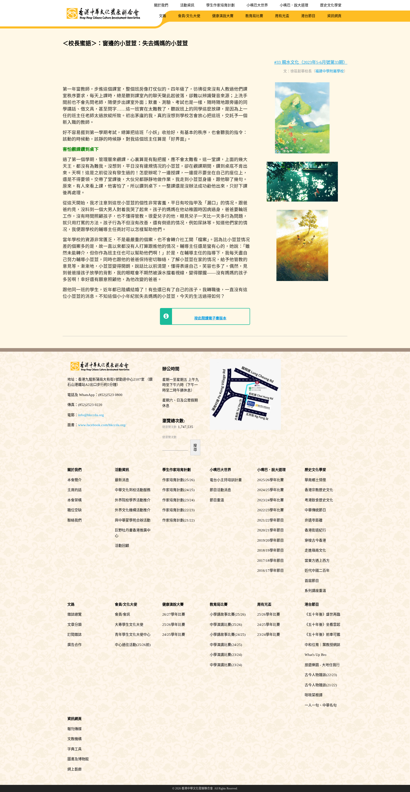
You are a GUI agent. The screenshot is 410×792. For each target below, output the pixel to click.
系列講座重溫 (315, 591)
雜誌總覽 (74, 614)
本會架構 (74, 500)
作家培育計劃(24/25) (178, 490)
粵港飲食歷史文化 (319, 500)
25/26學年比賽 (173, 624)
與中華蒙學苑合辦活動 (132, 520)
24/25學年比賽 (173, 634)
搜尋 (195, 447)
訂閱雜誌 (74, 634)
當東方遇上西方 (317, 560)
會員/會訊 (122, 614)
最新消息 (122, 480)
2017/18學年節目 (270, 560)
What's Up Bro (315, 655)
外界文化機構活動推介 (132, 510)
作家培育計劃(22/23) (178, 510)
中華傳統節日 (315, 510)
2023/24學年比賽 (270, 500)
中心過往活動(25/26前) (133, 645)
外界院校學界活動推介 (132, 500)
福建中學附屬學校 (329, 71)
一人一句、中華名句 (321, 705)
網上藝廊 (74, 769)
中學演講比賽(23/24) (226, 665)
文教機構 (74, 739)
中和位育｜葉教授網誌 (322, 645)
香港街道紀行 (315, 530)
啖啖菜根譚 (313, 695)
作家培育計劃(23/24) (178, 500)
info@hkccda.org (91, 415)
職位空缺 (74, 510)
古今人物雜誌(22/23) (321, 675)
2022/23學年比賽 (270, 510)
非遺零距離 (313, 520)
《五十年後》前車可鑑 (322, 634)
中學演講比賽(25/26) (226, 624)
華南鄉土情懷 (315, 480)
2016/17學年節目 (270, 570)
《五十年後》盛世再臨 (322, 614)
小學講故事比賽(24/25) (228, 634)
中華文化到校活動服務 (132, 490)
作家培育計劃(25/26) (178, 480)
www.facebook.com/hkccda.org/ (102, 425)
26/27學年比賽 (173, 614)
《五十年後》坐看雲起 (322, 624)
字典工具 (74, 749)
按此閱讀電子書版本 (210, 318)
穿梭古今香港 (315, 540)
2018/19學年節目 (270, 550)
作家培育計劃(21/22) (178, 520)
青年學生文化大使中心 (132, 634)
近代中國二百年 (317, 570)
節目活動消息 (220, 490)
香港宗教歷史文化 (319, 490)
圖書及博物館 (78, 759)
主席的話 (74, 490)
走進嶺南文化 (315, 550)
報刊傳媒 (74, 729)
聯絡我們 (74, 520)
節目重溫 (217, 500)
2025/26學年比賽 (270, 480)
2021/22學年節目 (270, 520)
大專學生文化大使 (129, 624)
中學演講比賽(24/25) (226, 645)
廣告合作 (74, 645)
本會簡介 (74, 480)
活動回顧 (122, 546)
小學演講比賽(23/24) (226, 655)
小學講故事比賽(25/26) (228, 614)
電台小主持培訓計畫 (226, 480)
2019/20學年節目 (270, 540)
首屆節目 (312, 581)
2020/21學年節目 (270, 530)
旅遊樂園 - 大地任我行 (322, 665)
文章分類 (74, 624)
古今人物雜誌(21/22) (321, 685)
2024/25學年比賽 (270, 490)
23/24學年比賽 (268, 634)
